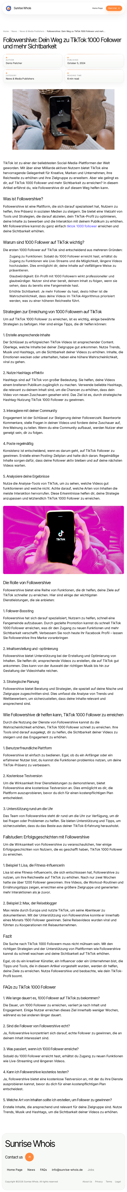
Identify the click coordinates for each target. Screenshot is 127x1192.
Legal (118, 1181)
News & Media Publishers (32, 31)
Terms (109, 1181)
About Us (87, 1181)
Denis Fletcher (14, 63)
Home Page (14, 1169)
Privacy (99, 1181)
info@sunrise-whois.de (67, 1169)
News (14, 31)
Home (6, 31)
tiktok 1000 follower (82, 226)
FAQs (43, 1169)
